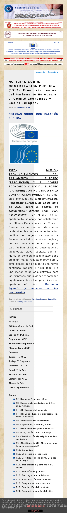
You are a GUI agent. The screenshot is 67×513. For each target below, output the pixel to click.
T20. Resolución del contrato (32, 487)
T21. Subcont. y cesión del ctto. (34, 491)
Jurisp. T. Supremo (19, 361)
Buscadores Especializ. (22, 343)
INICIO (12, 317)
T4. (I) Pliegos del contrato (31, 410)
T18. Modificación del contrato (33, 479)
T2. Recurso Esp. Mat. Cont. (32, 399)
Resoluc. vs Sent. (18, 374)
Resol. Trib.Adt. (17, 370)
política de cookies (36, 506)
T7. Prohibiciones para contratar (35, 428)
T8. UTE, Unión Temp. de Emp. (34, 432)
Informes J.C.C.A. (18, 366)
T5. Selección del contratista (32, 420)
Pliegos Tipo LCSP (19, 348)
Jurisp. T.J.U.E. (17, 357)
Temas (12, 395)
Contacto (14, 352)
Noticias (13, 322)
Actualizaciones (38, 299)
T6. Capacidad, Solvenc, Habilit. (34, 424)
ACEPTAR (35, 511)
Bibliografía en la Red (21, 326)
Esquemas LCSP (18, 339)
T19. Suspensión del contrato (33, 483)
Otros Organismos (19, 387)
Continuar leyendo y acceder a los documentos (33, 288)
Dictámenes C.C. (18, 379)
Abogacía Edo (16, 383)
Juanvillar (52, 299)
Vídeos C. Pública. (19, 335)
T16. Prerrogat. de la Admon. (33, 475)
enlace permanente (24, 302)
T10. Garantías (24, 450)
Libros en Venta (17, 330)
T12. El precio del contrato (31, 454)
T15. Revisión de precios (30, 471)
